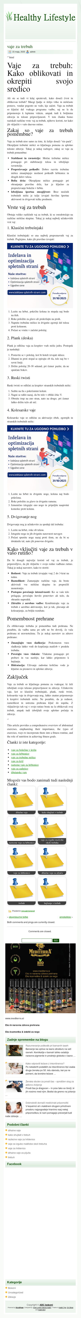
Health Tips (62, 1307)
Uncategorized (28, 911)
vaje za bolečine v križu (23, 750)
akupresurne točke (18, 916)
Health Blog (41, 1310)
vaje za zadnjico (19, 768)
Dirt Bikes (70, 1307)
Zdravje (12, 1296)
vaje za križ (17, 761)
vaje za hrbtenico (20, 753)
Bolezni (12, 1287)
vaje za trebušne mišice (23, 757)
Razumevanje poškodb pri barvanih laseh (47, 1045)
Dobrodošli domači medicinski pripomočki (47, 1102)
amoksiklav (65, 916)
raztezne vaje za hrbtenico (25, 765)
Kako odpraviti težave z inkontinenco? (45, 1063)
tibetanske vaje (19, 772)
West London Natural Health (42, 1307)
